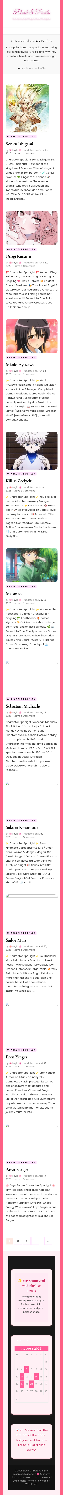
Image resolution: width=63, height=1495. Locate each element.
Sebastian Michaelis (23, 706)
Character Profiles (21, 136)
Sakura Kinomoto (22, 827)
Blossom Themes (26, 1480)
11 (22, 1376)
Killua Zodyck (18, 481)
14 (36, 1376)
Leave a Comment (24, 153)
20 (31, 1384)
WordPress (31, 1484)
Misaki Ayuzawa (20, 365)
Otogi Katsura (18, 256)
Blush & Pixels (31, 12)
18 (22, 1384)
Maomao (14, 594)
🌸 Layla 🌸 (15, 150)
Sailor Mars (16, 940)
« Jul (3, 3)
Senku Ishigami (19, 144)
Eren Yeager (17, 1057)
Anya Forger (17, 1169)
